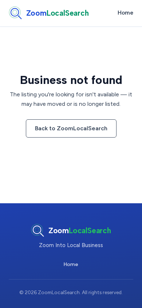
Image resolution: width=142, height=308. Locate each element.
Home (125, 12)
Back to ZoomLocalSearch (71, 128)
